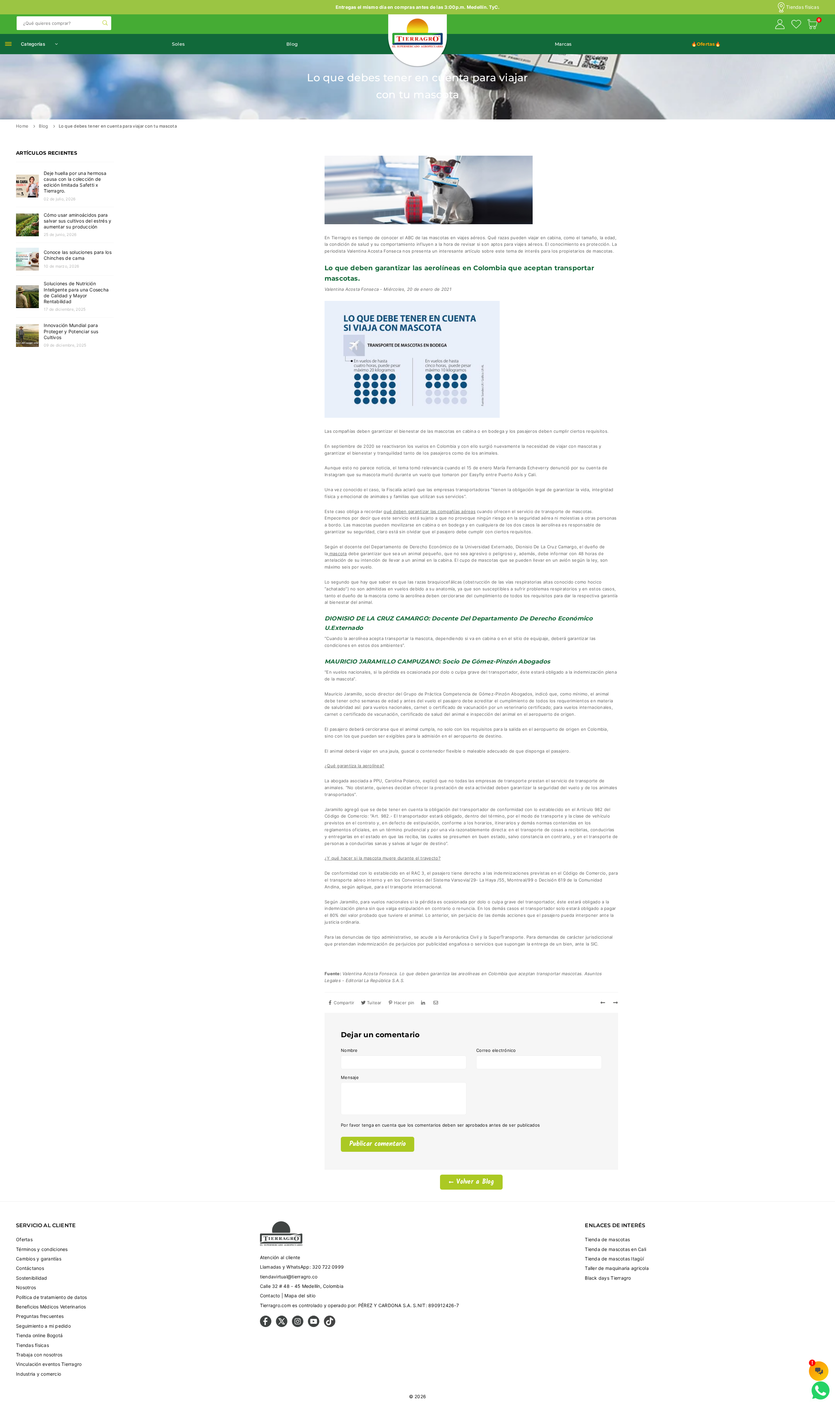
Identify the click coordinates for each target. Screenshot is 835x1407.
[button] (812, 25)
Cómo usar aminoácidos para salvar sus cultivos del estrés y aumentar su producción (77, 220)
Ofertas (24, 1239)
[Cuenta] (780, 25)
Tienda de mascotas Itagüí (614, 1258)
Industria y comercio (38, 1374)
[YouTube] (313, 1325)
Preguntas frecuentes (40, 1316)
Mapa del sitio (299, 1295)
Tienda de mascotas (607, 1239)
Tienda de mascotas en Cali (615, 1249)
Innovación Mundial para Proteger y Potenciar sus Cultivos (71, 331)
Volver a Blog (474, 1182)
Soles (178, 44)
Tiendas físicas (802, 7)
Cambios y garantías (38, 1258)
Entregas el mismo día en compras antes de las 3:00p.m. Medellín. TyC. (418, 7)
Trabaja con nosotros (39, 1354)
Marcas (563, 44)
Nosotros (26, 1287)
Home (22, 126)
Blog (292, 44)
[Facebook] (265, 1325)
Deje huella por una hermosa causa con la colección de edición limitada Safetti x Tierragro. (75, 182)
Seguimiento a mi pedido (43, 1326)
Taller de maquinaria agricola (617, 1268)
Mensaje (350, 1077)
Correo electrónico (496, 1050)
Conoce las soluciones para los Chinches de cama (78, 255)
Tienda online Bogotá (39, 1335)
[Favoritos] (796, 25)
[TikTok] (329, 1325)
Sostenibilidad (31, 1278)
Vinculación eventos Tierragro (49, 1364)
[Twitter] (281, 1325)
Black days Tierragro (608, 1278)
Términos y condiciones (42, 1249)
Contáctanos (30, 1268)
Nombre (349, 1050)
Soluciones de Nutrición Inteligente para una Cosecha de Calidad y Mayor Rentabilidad (76, 292)
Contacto (270, 1295)
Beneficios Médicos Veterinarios (51, 1306)
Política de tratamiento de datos (51, 1297)
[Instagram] (297, 1325)
